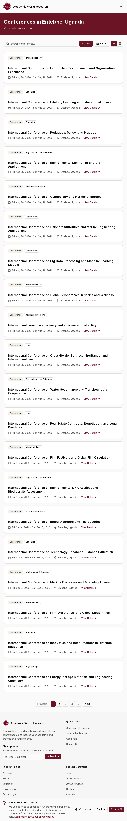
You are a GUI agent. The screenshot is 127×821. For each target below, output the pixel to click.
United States (73, 778)
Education (8, 783)
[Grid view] (120, 43)
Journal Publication (76, 733)
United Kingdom (75, 783)
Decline (101, 809)
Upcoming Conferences (79, 728)
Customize (85, 809)
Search (86, 43)
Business (7, 773)
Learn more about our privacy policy (34, 816)
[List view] (114, 43)
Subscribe (53, 756)
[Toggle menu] (121, 7)
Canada (70, 789)
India (68, 773)
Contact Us (72, 744)
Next (87, 703)
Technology (9, 794)
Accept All (116, 809)
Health (6, 778)
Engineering (9, 789)
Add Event (71, 738)
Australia (70, 794)
